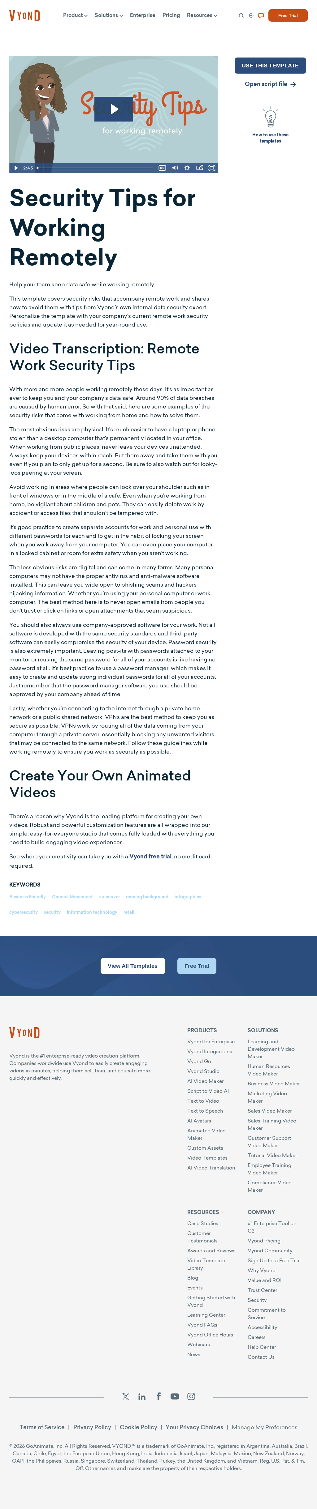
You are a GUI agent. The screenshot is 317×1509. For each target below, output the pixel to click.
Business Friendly (27, 897)
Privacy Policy (92, 1427)
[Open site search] (18, 31)
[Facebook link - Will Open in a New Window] (158, 1397)
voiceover (109, 897)
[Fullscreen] (212, 168)
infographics (188, 897)
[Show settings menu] (187, 168)
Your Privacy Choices (194, 1427)
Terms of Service (42, 1427)
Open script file (266, 85)
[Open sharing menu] (199, 168)
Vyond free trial (150, 857)
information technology (92, 913)
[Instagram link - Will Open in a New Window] (191, 1397)
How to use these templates (270, 138)
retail (129, 913)
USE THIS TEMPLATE (270, 65)
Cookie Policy (138, 1427)
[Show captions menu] (162, 168)
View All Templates (133, 966)
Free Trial (197, 966)
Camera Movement (72, 897)
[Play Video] (15, 168)
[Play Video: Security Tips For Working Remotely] (113, 109)
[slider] (95, 168)
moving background (147, 897)
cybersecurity (23, 913)
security (52, 913)
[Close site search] (286, 32)
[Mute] (175, 168)
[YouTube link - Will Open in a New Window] (175, 1397)
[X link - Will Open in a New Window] (125, 1397)
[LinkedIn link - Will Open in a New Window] (141, 1397)
